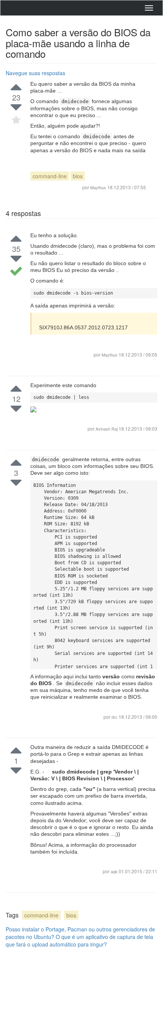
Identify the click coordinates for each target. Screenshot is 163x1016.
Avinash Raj (107, 429)
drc (115, 717)
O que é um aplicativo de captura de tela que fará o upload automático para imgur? (79, 940)
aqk (115, 871)
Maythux (110, 355)
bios (78, 176)
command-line (50, 176)
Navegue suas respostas (35, 73)
